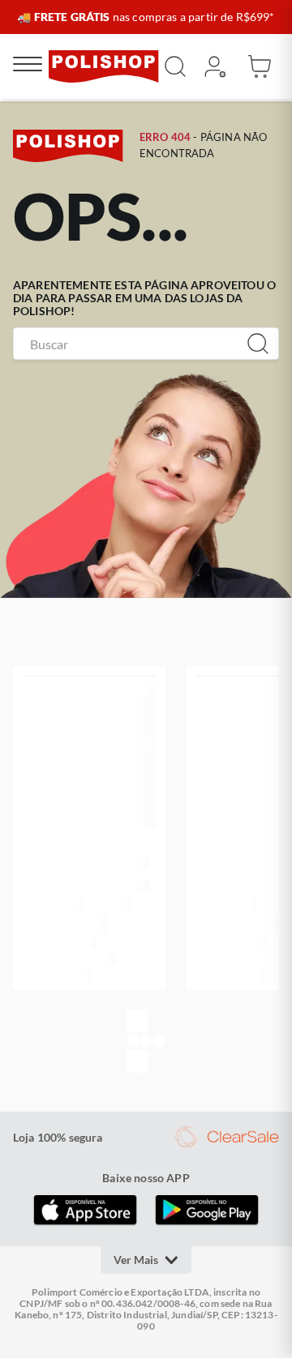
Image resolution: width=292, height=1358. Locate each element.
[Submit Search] (175, 66)
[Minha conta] (214, 66)
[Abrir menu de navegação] (27, 66)
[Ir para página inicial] (104, 66)
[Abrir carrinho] (259, 66)
